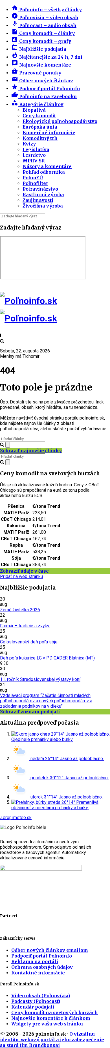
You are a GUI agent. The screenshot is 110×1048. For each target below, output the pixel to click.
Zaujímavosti (38, 200)
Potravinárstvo (40, 189)
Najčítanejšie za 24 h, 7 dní (46, 57)
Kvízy (29, 144)
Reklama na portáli (34, 961)
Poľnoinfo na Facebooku (44, 96)
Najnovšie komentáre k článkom (50, 1018)
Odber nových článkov (42, 80)
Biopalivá (34, 110)
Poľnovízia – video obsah (44, 17)
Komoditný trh (40, 138)
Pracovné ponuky (36, 73)
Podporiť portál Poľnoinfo (45, 88)
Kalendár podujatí (32, 1007)
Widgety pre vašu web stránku (47, 1024)
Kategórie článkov (37, 104)
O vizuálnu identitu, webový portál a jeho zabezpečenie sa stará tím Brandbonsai (52, 1039)
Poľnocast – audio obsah (43, 25)
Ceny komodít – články (43, 33)
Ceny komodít (39, 115)
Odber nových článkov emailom (49, 950)
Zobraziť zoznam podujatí (30, 711)
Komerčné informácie (49, 132)
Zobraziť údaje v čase (24, 571)
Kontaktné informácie (38, 973)
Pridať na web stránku (21, 576)
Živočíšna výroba (43, 206)
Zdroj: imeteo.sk (16, 817)
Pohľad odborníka (44, 172)
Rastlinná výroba (43, 194)
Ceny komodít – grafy (41, 41)
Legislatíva (36, 149)
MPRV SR (34, 161)
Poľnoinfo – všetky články (46, 9)
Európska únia (40, 127)
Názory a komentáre (47, 166)
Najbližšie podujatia (38, 49)
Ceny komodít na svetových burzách (54, 1012)
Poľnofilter (35, 183)
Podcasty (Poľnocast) (35, 1001)
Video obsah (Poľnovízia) (40, 995)
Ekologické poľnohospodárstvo (60, 121)
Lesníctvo (34, 155)
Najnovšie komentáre (41, 65)
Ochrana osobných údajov (42, 967)
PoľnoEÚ (33, 177)
